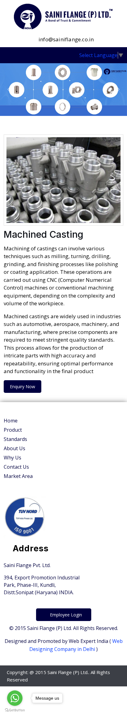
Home (11, 420)
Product (13, 429)
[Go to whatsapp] (15, 698)
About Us (14, 448)
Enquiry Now (22, 386)
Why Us (12, 457)
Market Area (18, 476)
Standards (15, 439)
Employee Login (65, 615)
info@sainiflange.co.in (65, 39)
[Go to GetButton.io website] (15, 710)
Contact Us (16, 466)
